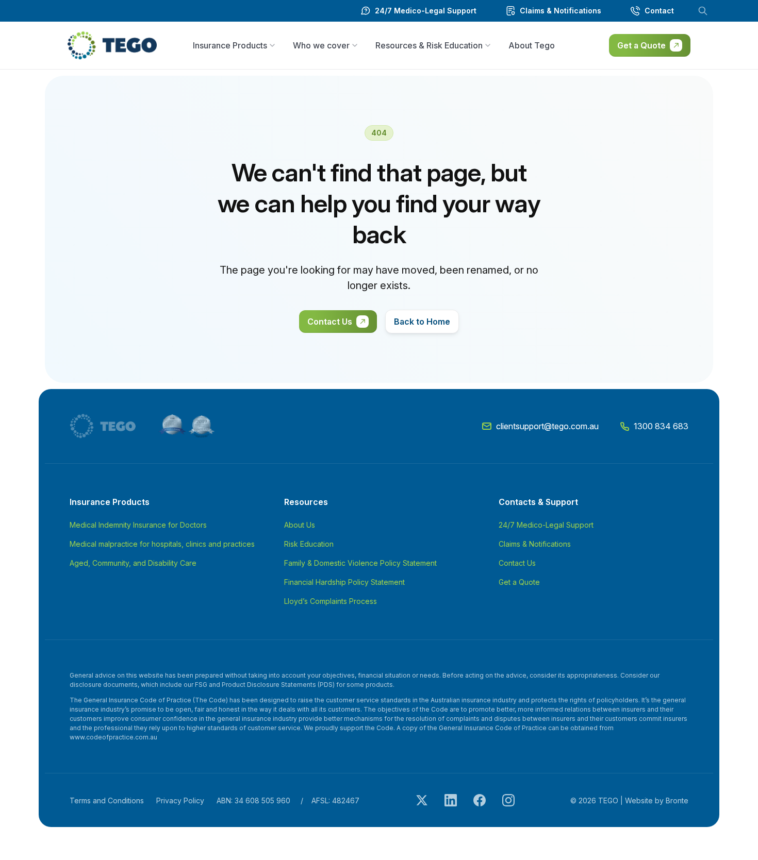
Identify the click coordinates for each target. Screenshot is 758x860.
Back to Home (422, 321)
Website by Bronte (656, 800)
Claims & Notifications (535, 543)
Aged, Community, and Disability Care (133, 563)
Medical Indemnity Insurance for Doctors (138, 524)
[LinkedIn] (450, 800)
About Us (299, 524)
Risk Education (309, 543)
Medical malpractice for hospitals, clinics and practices (162, 543)
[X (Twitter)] (421, 800)
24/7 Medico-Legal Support (546, 524)
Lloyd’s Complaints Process (330, 601)
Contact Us (329, 321)
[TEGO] (108, 426)
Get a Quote (641, 45)
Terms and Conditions (107, 800)
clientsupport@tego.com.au (547, 426)
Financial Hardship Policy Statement (344, 582)
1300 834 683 (661, 426)
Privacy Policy (180, 800)
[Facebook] (479, 800)
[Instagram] (508, 800)
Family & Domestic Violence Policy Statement (360, 563)
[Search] (703, 11)
